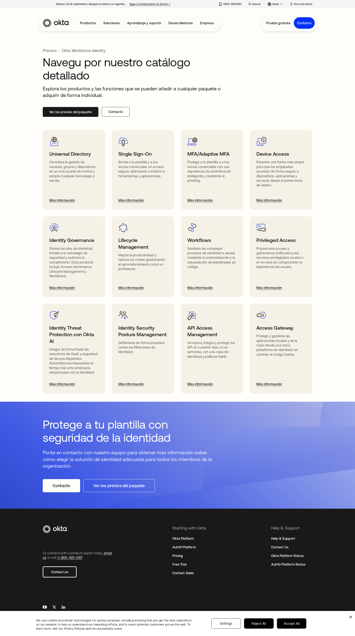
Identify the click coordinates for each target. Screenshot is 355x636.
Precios (50, 50)
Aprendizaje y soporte (144, 23)
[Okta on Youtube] (45, 607)
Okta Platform (183, 538)
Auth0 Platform (184, 547)
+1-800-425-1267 (69, 557)
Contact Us (279, 547)
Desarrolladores (180, 23)
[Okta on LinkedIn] (63, 607)
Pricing (177, 556)
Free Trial (179, 564)
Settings (226, 623)
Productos (88, 23)
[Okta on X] (54, 607)
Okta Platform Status (287, 556)
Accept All (292, 623)
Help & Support (283, 538)
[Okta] (56, 23)
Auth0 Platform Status (288, 564)
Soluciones (111, 23)
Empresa (207, 23)
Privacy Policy (93, 628)
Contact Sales (183, 573)
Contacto (304, 23)
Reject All (259, 623)
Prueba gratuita (278, 23)
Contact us (59, 572)
